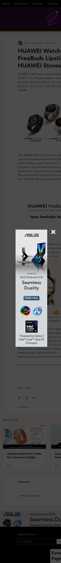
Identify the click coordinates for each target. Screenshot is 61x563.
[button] (53, 232)
